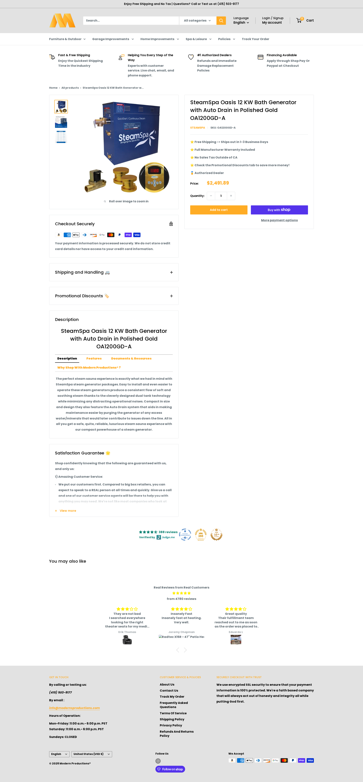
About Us (167, 684)
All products (70, 88)
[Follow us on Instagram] (158, 760)
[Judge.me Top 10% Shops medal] (216, 535)
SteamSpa (197, 128)
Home (53, 88)
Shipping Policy (172, 719)
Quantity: (197, 195)
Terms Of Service (173, 713)
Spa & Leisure (196, 39)
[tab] (67, 359)
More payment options (279, 220)
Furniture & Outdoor (65, 39)
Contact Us (169, 690)
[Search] (221, 20)
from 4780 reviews (181, 599)
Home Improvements (157, 39)
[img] (181, 593)
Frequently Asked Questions (174, 705)
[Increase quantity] (231, 196)
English (56, 754)
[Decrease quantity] (211, 196)
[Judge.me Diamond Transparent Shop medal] (185, 535)
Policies (224, 39)
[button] (178, 650)
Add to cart (219, 209)
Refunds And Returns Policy (177, 733)
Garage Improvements (111, 39)
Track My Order (172, 696)
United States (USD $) (89, 754)
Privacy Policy (171, 725)
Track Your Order (255, 39)
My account (272, 22)
